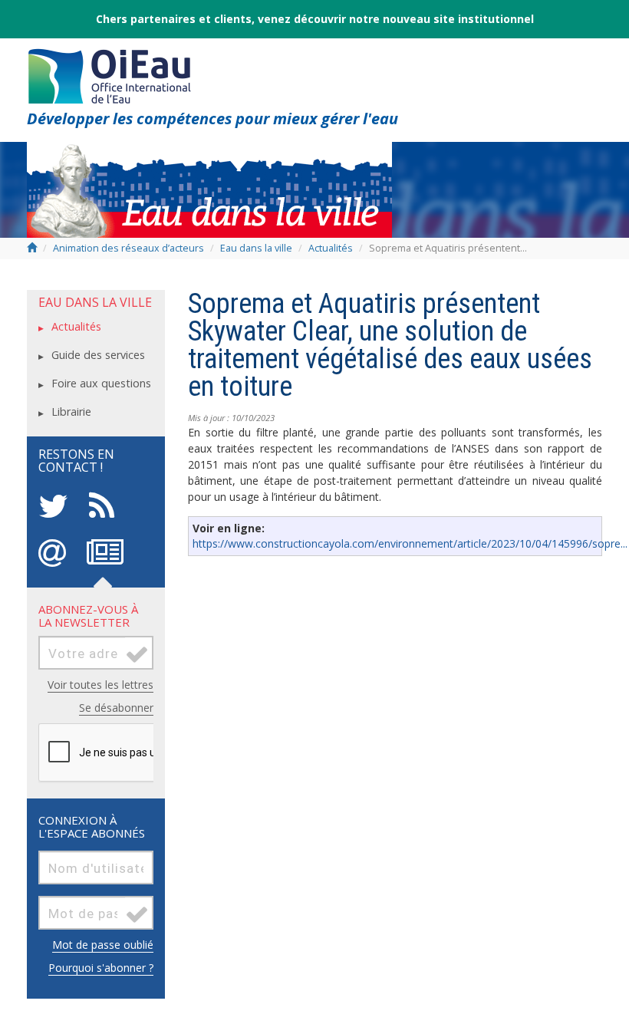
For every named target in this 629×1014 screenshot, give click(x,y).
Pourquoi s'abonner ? (100, 967)
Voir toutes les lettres (100, 684)
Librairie (71, 411)
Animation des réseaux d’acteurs (128, 248)
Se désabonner (116, 707)
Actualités (330, 248)
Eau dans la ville (257, 248)
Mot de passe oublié (102, 944)
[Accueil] (110, 71)
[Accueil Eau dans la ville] (209, 188)
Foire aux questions (101, 383)
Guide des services (98, 354)
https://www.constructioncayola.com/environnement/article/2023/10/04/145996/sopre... (410, 543)
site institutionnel (483, 19)
